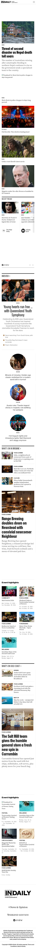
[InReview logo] (18, 920)
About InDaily (21, 946)
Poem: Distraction (11, 345)
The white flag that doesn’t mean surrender (16, 341)
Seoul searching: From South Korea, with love (19, 336)
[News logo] (18, 907)
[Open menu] (34, 2)
